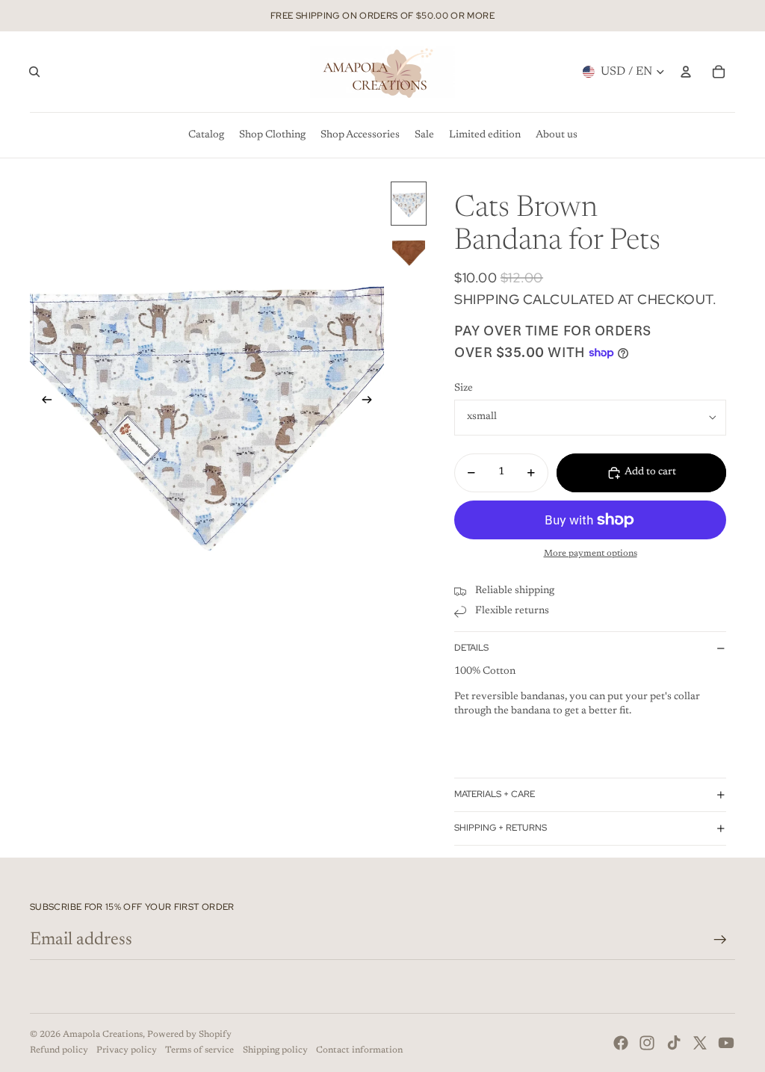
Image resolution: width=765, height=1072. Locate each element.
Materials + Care (494, 794)
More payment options (590, 553)
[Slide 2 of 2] (408, 250)
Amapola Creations (103, 1034)
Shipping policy (275, 1050)
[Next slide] (371, 402)
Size (463, 388)
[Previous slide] (42, 402)
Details (471, 648)
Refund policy (59, 1050)
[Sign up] (720, 940)
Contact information (359, 1050)
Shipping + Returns (500, 828)
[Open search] (34, 71)
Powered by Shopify (189, 1034)
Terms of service (199, 1050)
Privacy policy (126, 1050)
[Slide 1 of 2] (408, 203)
